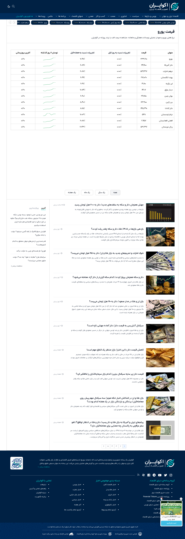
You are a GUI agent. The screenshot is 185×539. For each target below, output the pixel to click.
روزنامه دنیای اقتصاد (161, 488)
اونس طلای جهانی (169, 23)
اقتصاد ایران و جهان (170, 16)
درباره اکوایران (41, 492)
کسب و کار (100, 16)
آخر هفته (77, 505)
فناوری (124, 16)
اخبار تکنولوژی (110, 505)
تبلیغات (43, 484)
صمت (112, 16)
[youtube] (159, 475)
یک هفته (72, 192)
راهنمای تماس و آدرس (37, 488)
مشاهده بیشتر (17, 266)
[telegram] (154, 475)
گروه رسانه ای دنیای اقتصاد (159, 484)
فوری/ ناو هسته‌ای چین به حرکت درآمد (31, 251)
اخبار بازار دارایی (75, 495)
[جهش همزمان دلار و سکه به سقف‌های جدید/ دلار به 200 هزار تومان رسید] (160, 212)
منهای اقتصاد (77, 16)
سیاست (135, 16)
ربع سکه (67, 23)
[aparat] (143, 475)
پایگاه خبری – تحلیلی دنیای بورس (156, 505)
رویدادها (41, 16)
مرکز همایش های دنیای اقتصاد (158, 501)
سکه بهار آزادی (116, 23)
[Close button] (181, 499)
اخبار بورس (77, 484)
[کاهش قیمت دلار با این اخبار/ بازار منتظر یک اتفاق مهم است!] (160, 357)
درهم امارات (25, 23)
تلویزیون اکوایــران (23, 16)
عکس (50, 16)
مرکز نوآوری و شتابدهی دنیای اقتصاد (155, 517)
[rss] (138, 475)
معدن (90, 16)
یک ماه (87, 192)
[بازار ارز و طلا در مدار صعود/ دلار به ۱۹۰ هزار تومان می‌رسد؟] (160, 309)
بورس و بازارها (150, 16)
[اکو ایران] (164, 6)
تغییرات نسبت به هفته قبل (82, 53)
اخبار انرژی (112, 495)
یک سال (101, 192)
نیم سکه (90, 23)
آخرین (43, 208)
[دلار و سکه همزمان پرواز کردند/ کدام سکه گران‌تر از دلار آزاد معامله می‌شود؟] (160, 285)
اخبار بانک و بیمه (109, 500)
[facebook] (148, 475)
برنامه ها (62, 16)
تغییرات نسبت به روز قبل (119, 53)
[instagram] (171, 475)
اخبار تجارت (77, 489)
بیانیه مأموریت (40, 497)
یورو (46, 23)
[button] (10, 22)
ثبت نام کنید (171, 523)
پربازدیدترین (34, 208)
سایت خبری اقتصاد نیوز (160, 492)
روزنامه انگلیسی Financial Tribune (156, 497)
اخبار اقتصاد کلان (109, 484)
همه (115, 192)
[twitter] (165, 475)
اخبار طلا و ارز (111, 489)
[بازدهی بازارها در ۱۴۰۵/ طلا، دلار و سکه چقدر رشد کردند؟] (160, 236)
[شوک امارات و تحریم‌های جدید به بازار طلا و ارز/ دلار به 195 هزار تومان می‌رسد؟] (160, 261)
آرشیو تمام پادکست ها (72, 510)
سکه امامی (142, 23)
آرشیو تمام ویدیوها (109, 510)
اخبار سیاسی (76, 500)
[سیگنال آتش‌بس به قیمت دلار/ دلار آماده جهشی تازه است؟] (160, 333)
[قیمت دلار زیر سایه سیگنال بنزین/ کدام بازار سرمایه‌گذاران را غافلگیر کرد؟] (160, 381)
